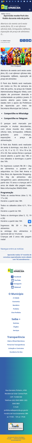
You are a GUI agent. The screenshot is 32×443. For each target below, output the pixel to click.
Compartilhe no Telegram (15, 118)
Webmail (17, 287)
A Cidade (16, 298)
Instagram (17, 284)
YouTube (17, 280)
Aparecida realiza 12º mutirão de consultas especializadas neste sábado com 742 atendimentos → (17, 257)
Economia (16, 302)
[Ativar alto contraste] (18, 1)
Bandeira (16, 305)
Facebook (17, 277)
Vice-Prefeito (16, 312)
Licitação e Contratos (16, 348)
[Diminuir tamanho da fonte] (12, 1)
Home (3, 14)
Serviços (16, 330)
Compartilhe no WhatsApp (16, 113)
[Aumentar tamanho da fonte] (15, 1)
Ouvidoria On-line (16, 352)
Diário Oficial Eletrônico (16, 341)
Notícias (8, 14)
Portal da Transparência (16, 345)
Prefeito (16, 309)
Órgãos (16, 327)
